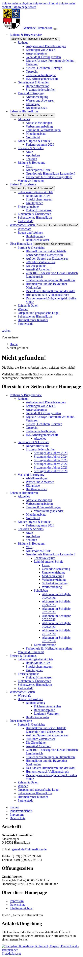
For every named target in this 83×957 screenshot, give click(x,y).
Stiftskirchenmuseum (39, 666)
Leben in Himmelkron (24, 492)
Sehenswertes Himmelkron (35, 684)
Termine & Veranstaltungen (43, 507)
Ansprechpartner (36, 409)
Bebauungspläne (44, 710)
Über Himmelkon (21, 721)
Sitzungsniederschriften (40, 449)
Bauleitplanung (35, 702)
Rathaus (23, 398)
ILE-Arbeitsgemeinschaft (42, 435)
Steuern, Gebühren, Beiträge (44, 424)
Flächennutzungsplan (47, 706)
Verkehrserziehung (54, 579)
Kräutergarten (34, 670)
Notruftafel (33, 518)
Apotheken (33, 536)
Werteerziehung (52, 587)
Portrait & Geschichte (31, 724)
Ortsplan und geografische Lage (38, 789)
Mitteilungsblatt (36, 514)
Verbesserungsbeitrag (39, 503)
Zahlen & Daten (28, 782)
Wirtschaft (24, 695)
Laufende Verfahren (46, 713)
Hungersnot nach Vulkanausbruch (47, 771)
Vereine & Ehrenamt (31, 652)
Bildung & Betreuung (31, 543)
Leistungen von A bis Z (41, 406)
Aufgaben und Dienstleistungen (46, 402)
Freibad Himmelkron (39, 677)
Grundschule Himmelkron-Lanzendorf (50, 554)
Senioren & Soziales (31, 529)
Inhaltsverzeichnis (21, 908)
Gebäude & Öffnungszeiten (43, 413)
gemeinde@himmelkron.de (29, 849)
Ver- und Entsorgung (31, 474)
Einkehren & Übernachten (34, 681)
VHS (29, 547)
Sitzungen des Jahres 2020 (50, 471)
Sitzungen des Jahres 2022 (50, 464)
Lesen (46, 565)
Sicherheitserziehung (55, 583)
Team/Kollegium (44, 558)
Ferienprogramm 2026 (40, 525)
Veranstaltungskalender (48, 511)
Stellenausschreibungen (41, 431)
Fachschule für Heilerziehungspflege (49, 648)
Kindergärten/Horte (38, 550)
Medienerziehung (53, 576)
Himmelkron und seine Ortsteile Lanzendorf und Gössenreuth (46, 729)
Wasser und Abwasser (40, 482)
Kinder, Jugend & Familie (34, 521)
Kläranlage (33, 485)
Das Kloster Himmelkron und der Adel (50, 768)
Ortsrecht (31, 427)
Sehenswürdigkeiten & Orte (35, 659)
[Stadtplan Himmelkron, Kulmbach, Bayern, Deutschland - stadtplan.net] (41, 950)
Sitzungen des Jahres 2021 (50, 467)
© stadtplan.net (11, 953)
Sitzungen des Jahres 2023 (50, 460)
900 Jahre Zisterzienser (40, 739)
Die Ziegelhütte (36, 742)
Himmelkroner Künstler (33, 797)
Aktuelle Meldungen (39, 500)
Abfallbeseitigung (37, 478)
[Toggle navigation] (55, 29)
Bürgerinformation (37, 445)
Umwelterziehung (53, 572)
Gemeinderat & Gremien (33, 442)
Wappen (23, 786)
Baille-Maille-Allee (38, 663)
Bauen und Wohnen (30, 699)
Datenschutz (17, 904)
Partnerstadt (25, 688)
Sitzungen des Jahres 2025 (50, 453)
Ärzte (29, 532)
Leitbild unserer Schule (48, 561)
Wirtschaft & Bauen (22, 692)
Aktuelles (40, 438)
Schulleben (41, 590)
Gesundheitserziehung (56, 568)
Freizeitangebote (28, 673)
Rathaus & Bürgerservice (26, 395)
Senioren (31, 540)
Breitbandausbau (36, 489)
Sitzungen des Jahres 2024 (50, 456)
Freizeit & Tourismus (23, 655)
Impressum (17, 901)
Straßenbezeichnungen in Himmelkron (50, 757)
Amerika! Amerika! (38, 746)
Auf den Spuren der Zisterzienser (47, 735)
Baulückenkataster (37, 717)
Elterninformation (45, 645)
